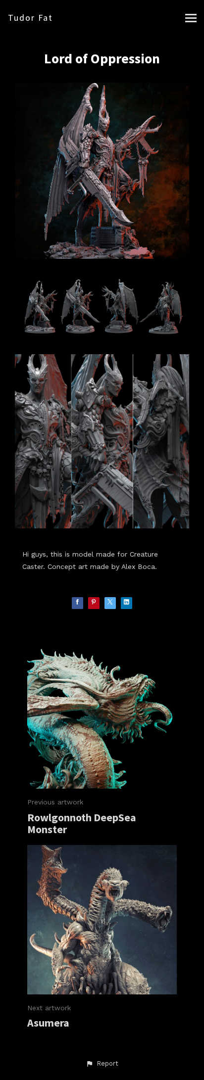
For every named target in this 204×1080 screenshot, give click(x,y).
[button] (102, 1063)
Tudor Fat (30, 17)
